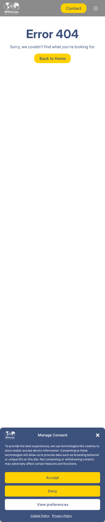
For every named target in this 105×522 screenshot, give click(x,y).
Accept (52, 477)
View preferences (52, 504)
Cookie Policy (40, 516)
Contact (73, 8)
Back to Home (53, 58)
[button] (97, 435)
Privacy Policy (62, 516)
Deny (52, 491)
